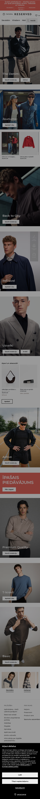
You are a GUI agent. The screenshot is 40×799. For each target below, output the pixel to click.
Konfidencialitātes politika (10, 766)
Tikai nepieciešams (20, 781)
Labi (20, 775)
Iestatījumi (20, 788)
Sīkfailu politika (25, 765)
